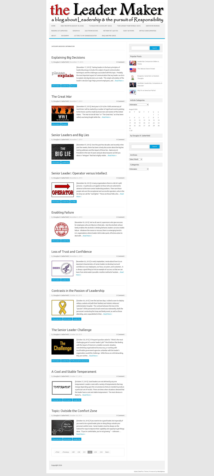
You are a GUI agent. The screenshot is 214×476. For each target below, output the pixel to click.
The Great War (61, 96)
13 (144, 120)
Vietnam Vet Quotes (110, 30)
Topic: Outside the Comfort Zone (74, 410)
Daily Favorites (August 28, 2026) (72, 26)
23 (158, 123)
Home (53, 26)
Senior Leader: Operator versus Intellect (79, 173)
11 (135, 120)
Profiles (73, 201)
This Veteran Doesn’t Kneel (146, 68)
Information (56, 86)
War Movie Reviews (152, 26)
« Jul (130, 130)
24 (130, 125)
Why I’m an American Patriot (146, 90)
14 (149, 120)
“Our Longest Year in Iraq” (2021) (129, 26)
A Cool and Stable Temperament (73, 371)
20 (144, 123)
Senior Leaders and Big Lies (70, 135)
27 (144, 125)
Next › (107, 452)
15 (154, 120)
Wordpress (161, 471)
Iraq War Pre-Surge (109, 35)
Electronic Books (91, 30)
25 (135, 125)
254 (101, 452)
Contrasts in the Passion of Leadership (77, 290)
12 (139, 120)
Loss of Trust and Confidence (71, 251)
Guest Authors (128, 30)
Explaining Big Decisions (68, 57)
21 (149, 123)
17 (130, 123)
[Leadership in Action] (107, 23)
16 (158, 120)
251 (84, 452)
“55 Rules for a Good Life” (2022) (100, 26)
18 (135, 123)
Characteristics (57, 319)
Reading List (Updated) (59, 30)
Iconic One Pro (138, 471)
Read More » (119, 81)
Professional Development (79, 361)
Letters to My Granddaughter (85, 35)
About (53, 35)
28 (149, 125)
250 (78, 452)
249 (73, 452)
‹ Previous (65, 452)
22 (154, 123)
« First (57, 452)
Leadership (65, 86)
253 (95, 452)
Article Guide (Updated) (147, 30)
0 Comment (120, 62)
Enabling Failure (62, 212)
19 (139, 123)
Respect (73, 86)
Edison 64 (76, 30)
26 (139, 125)
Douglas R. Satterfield (61, 62)
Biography (65, 35)
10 (130, 120)
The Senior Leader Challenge (71, 330)
